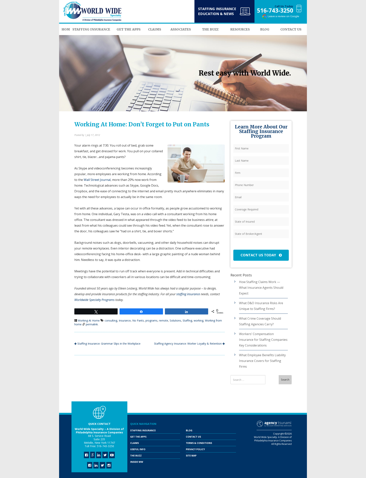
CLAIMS (134, 443)
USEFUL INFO (137, 449)
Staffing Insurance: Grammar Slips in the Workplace (108, 343)
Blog (189, 430)
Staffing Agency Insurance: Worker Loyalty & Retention (188, 343)
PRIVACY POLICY (195, 449)
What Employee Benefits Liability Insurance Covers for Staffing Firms (262, 361)
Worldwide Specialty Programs (94, 300)
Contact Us (193, 436)
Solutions (175, 320)
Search (285, 379)
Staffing (187, 320)
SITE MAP (191, 455)
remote (163, 320)
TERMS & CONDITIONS (199, 443)
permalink (92, 324)
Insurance (125, 320)
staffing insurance (188, 294)
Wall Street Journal (97, 180)
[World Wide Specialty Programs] (92, 11)
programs (151, 320)
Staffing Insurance (143, 430)
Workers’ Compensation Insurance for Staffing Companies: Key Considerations (263, 339)
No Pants (138, 320)
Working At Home (89, 320)
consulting (111, 320)
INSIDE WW (136, 462)
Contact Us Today (259, 255)
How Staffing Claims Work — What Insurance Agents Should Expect (261, 287)
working (198, 320)
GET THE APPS (138, 436)
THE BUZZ (136, 455)
